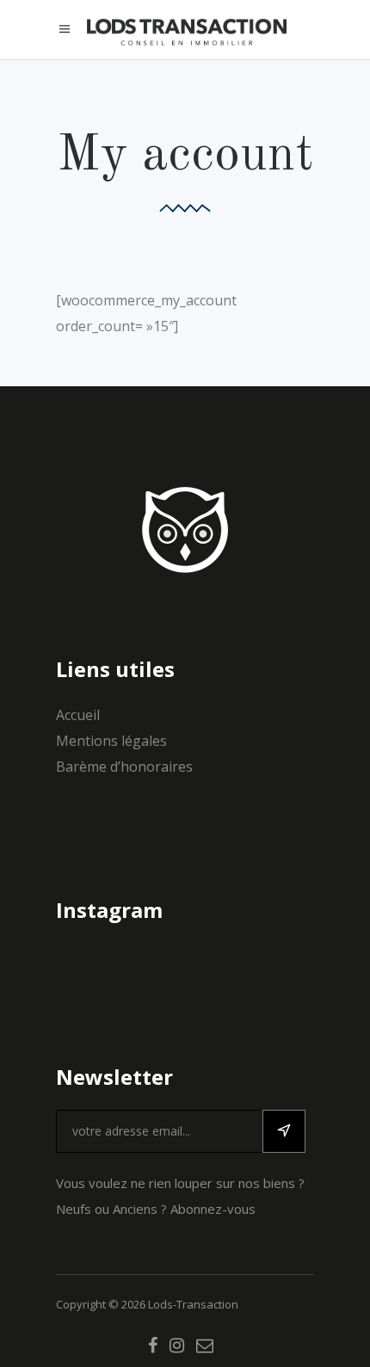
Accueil (78, 714)
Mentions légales (111, 740)
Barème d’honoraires (124, 766)
